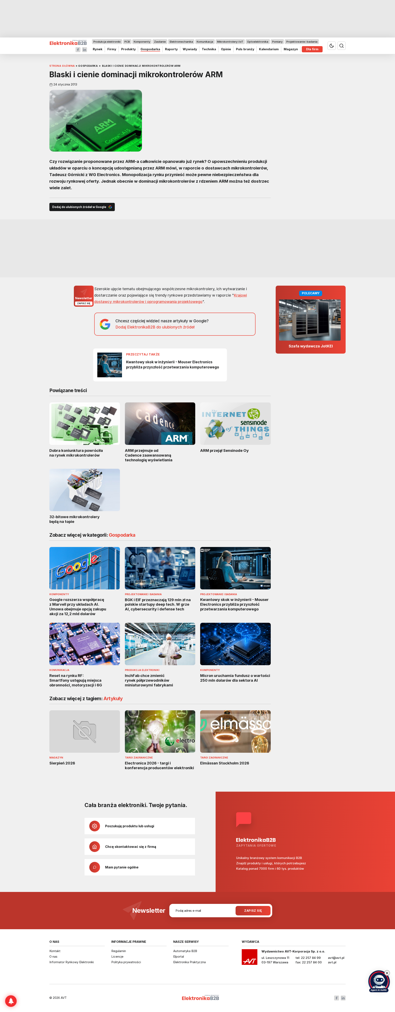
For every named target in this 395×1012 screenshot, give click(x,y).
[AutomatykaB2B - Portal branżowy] (68, 42)
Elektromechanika (181, 41)
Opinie (226, 49)
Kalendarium (269, 49)
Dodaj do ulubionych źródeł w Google (79, 207)
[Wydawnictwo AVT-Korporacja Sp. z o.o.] (249, 958)
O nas (53, 956)
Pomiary (277, 41)
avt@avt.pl (336, 958)
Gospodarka (150, 49)
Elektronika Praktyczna (189, 962)
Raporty (171, 49)
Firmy (111, 49)
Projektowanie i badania (301, 41)
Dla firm (312, 49)
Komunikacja (205, 41)
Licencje (117, 956)
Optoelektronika (257, 41)
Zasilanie (160, 41)
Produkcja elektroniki (107, 41)
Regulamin (118, 951)
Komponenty (142, 41)
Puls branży (245, 49)
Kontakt (54, 951)
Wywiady (190, 49)
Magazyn (291, 49)
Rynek (97, 49)
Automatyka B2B (185, 951)
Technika (209, 49)
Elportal (178, 956)
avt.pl (332, 962)
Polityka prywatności (126, 962)
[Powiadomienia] (11, 1001)
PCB (127, 41)
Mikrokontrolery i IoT (230, 41)
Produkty (128, 49)
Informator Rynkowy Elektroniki (71, 962)
